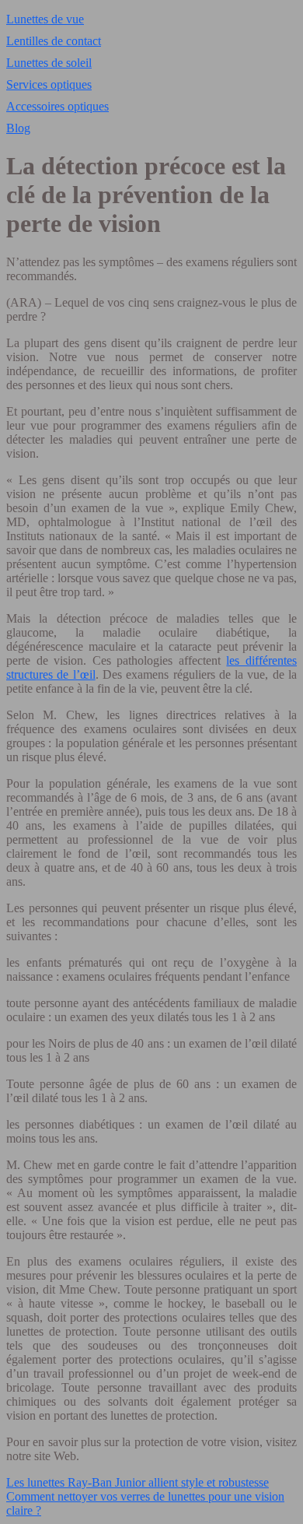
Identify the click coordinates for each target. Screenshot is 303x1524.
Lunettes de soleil (49, 62)
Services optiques (49, 84)
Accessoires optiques (57, 106)
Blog (18, 128)
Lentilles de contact (53, 40)
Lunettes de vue (45, 19)
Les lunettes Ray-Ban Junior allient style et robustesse (137, 1482)
